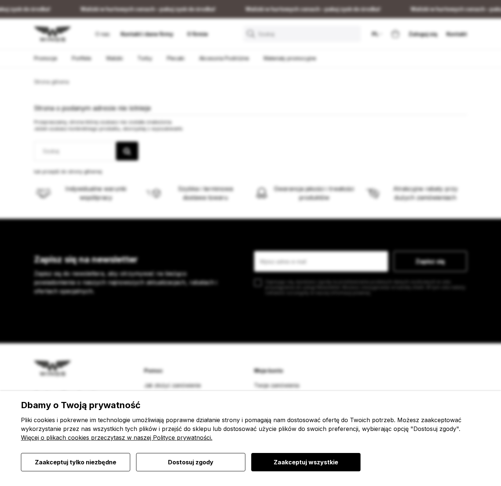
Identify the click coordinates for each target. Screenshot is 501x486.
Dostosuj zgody (190, 462)
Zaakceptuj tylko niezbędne (75, 462)
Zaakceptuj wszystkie (306, 462)
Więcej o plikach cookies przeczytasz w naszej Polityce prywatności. (116, 437)
